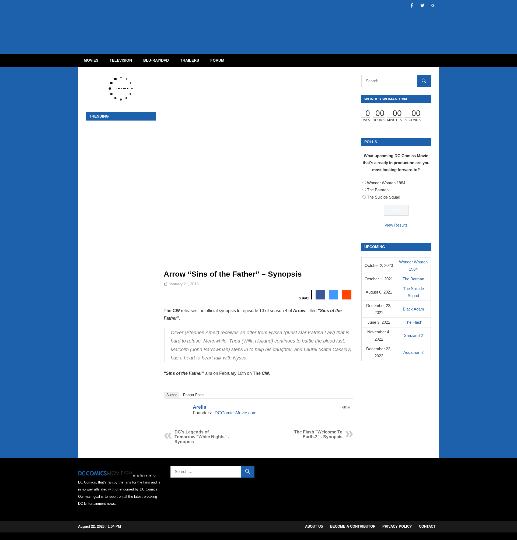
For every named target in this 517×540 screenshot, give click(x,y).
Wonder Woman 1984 (386, 183)
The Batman (378, 190)
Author (171, 395)
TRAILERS (189, 60)
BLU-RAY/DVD (156, 60)
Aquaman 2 (413, 352)
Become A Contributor (352, 526)
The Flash (413, 322)
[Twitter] (346, 413)
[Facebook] (339, 413)
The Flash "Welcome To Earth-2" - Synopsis (318, 434)
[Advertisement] (280, 22)
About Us (314, 526)
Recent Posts (193, 395)
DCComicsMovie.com (235, 413)
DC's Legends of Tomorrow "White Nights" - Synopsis (201, 437)
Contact (427, 526)
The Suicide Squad (383, 197)
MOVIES (91, 60)
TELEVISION (121, 60)
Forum (217, 60)
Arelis (199, 407)
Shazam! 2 (413, 335)
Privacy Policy (397, 526)
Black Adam (413, 309)
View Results (396, 225)
